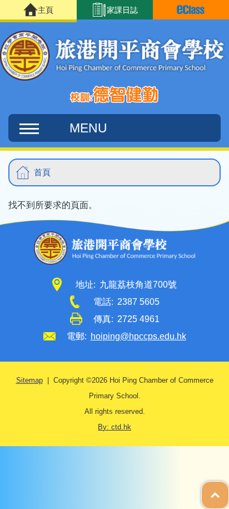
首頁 (42, 172)
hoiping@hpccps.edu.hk (138, 336)
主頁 (45, 10)
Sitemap (29, 380)
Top (228, 489)
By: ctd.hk (114, 427)
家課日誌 (122, 10)
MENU (88, 128)
